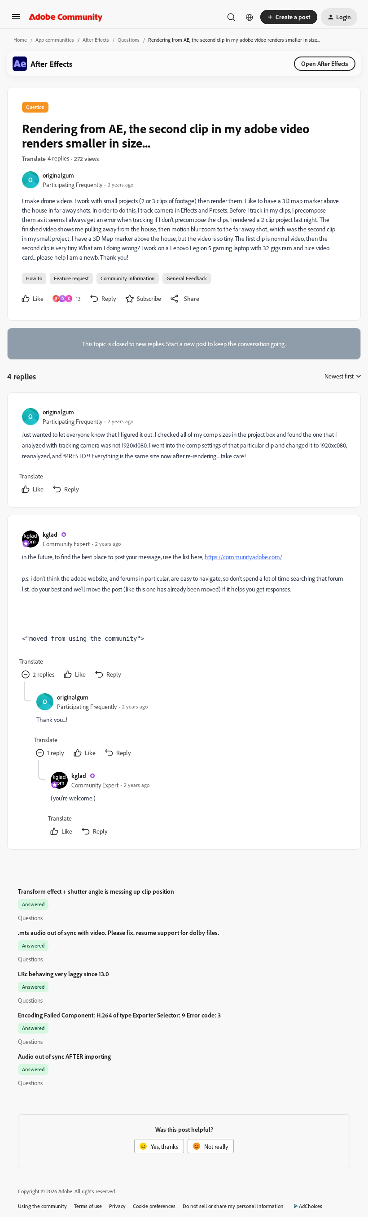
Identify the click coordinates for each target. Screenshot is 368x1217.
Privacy (117, 1206)
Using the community (42, 1206)
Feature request (71, 278)
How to (34, 278)
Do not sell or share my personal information (233, 1206)
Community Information (128, 278)
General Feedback (186, 278)
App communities (54, 39)
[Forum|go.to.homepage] (66, 17)
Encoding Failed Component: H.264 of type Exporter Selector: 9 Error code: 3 (119, 1015)
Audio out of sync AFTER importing (64, 1056)
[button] (16, 19)
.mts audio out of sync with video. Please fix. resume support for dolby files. (118, 932)
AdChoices (310, 1206)
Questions (129, 39)
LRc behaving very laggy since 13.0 (63, 974)
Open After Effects (324, 63)
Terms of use (88, 1206)
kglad (50, 534)
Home (20, 39)
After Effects (96, 39)
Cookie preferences (154, 1206)
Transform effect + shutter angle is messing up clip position (96, 891)
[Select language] (249, 17)
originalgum (58, 175)
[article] (184, 451)
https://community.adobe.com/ (243, 557)
